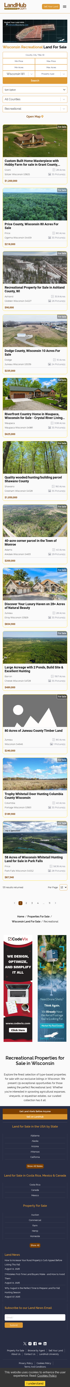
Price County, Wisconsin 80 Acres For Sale (32, 226)
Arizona (35, 1146)
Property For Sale (15, 1350)
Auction (35, 1215)
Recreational (51, 921)
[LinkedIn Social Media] (45, 1343)
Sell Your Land (51, 6)
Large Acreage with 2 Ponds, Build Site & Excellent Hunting (34, 669)
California (35, 1157)
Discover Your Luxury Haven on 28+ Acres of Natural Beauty (35, 606)
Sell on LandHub (35, 1117)
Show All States (35, 1166)
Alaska (35, 1141)
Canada (35, 1190)
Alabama (35, 1135)
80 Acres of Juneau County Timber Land (33, 730)
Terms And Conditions (35, 1367)
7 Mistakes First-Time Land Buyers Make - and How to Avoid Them (35, 1276)
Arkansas (35, 1152)
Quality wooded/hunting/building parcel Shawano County (33, 479)
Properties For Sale (38, 916)
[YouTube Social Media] (40, 1343)
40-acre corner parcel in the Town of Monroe (31, 542)
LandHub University (49, 1354)
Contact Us (29, 1354)
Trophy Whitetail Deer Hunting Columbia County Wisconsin (34, 796)
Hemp (35, 1231)
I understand (35, 1383)
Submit (14, 1325)
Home (20, 916)
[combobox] (37, 74)
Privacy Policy (26, 1363)
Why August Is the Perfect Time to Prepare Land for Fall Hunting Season (32, 1290)
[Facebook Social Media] (35, 1343)
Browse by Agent (36, 1350)
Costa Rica (35, 1185)
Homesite (35, 1236)
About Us (15, 1354)
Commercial (35, 1220)
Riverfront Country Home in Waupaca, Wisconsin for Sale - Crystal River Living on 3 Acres (33, 416)
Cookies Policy (47, 1375)
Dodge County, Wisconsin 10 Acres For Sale (32, 352)
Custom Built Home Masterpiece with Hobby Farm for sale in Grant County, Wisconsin (32, 163)
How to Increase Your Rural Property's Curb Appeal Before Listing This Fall (33, 1262)
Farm (35, 1225)
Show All (35, 1245)
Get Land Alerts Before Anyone (35, 1111)
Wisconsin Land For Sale (26, 921)
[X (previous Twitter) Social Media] (25, 1343)
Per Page (53, 887)
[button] (14, 903)
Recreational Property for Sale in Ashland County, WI (35, 289)
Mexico (35, 1195)
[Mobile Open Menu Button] (64, 6)
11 (49, 903)
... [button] (44, 903)
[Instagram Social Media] (30, 1343)
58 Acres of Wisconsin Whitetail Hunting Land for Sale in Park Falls (34, 859)
